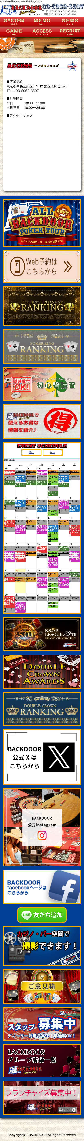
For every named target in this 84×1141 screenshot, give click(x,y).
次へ (52, 452)
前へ (31, 452)
